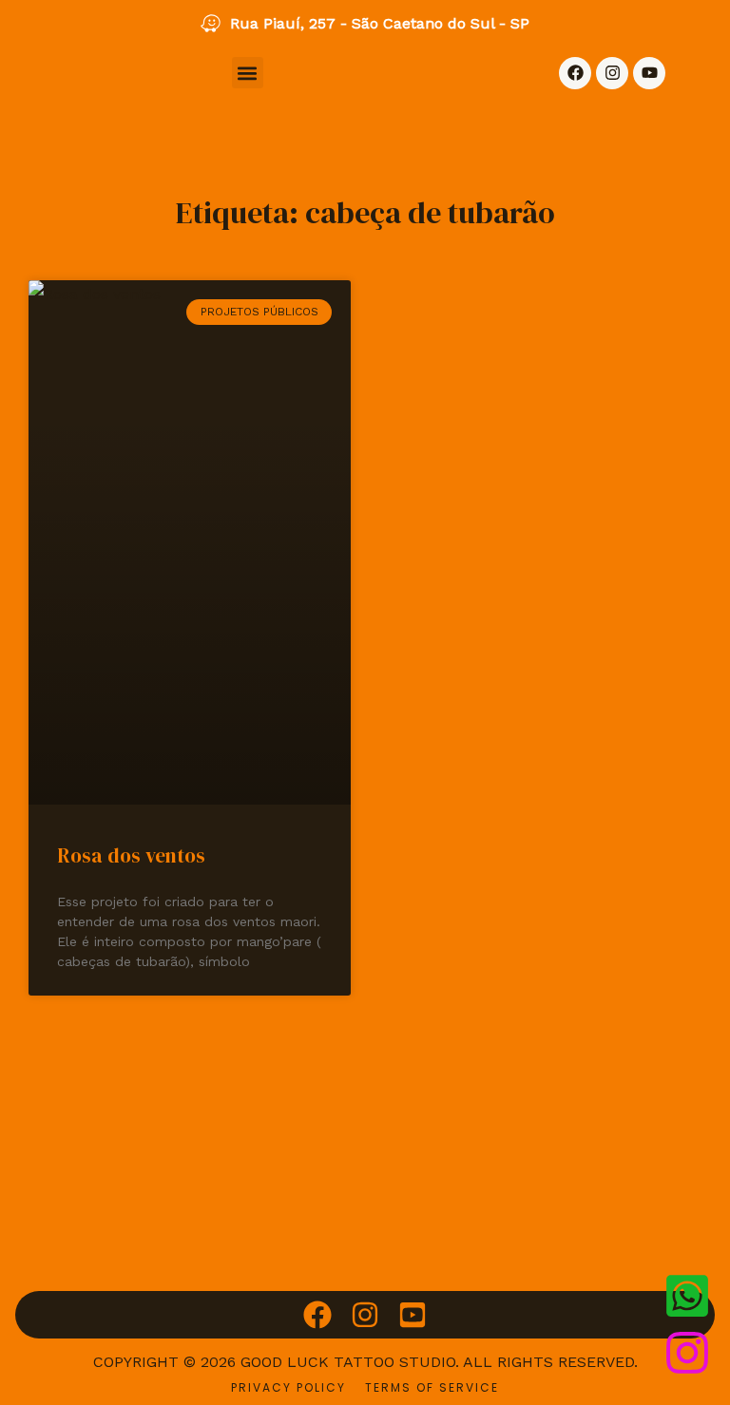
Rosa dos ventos (131, 855)
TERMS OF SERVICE (432, 1387)
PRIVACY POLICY (288, 1387)
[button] (247, 72)
